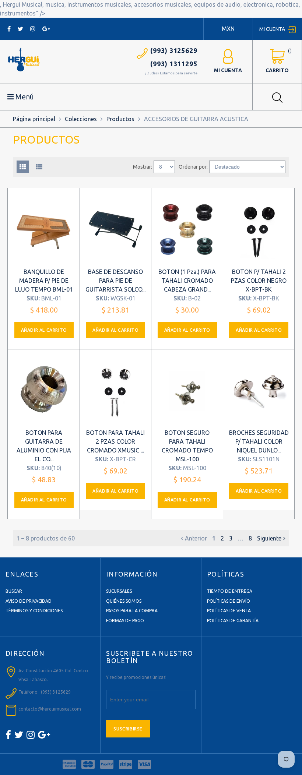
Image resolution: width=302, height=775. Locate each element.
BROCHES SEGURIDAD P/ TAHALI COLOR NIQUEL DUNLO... (259, 441)
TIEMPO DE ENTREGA (229, 591)
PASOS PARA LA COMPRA (132, 610)
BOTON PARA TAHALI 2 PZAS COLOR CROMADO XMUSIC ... (115, 441)
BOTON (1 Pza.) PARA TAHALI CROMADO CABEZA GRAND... (187, 280)
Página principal (34, 119)
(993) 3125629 (173, 50)
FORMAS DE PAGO (125, 620)
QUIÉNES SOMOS (123, 601)
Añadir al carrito (44, 330)
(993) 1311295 (173, 63)
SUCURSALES (119, 591)
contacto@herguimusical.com (49, 709)
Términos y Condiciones (34, 610)
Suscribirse (128, 728)
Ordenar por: (193, 167)
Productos (120, 119)
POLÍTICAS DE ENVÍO (228, 601)
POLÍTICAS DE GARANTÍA (233, 620)
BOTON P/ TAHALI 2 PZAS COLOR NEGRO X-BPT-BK (259, 280)
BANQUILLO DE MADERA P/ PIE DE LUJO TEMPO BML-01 (44, 280)
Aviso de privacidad (29, 601)
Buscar (14, 591)
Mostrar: (142, 167)
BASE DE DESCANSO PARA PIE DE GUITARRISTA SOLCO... (115, 280)
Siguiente (269, 538)
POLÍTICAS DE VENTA (229, 610)
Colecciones (81, 119)
